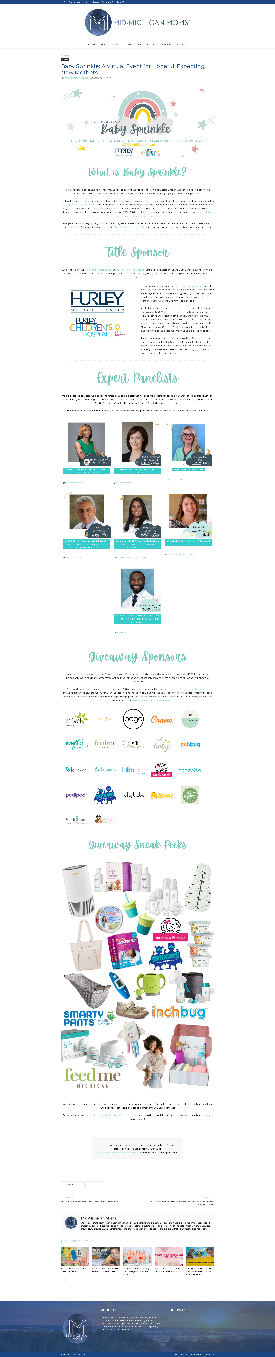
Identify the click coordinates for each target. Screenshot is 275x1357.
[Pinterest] (202, 2)
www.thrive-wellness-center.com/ (180, 554)
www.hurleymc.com (124, 632)
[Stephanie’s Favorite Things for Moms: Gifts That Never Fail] (169, 1256)
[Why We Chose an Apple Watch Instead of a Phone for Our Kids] (106, 1256)
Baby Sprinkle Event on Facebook (150, 700)
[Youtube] (212, 2)
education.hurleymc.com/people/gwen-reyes (133, 557)
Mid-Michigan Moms (76, 78)
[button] (210, 44)
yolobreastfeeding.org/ (74, 483)
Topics (116, 44)
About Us (95, 2)
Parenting (65, 60)
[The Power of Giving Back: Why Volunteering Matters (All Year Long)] (137, 1256)
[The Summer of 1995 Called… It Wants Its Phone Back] (75, 1256)
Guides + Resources (96, 44)
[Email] (101, 1184)
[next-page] (67, 1280)
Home (87, 2)
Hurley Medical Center (99, 269)
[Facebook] (193, 2)
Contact (181, 44)
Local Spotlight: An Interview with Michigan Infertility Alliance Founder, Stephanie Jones (181, 1203)
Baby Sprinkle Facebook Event (78, 204)
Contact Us (121, 2)
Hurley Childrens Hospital (144, 216)
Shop (128, 44)
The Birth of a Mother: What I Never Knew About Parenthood (89, 1201)
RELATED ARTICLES (78, 1241)
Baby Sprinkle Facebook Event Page (113, 1115)
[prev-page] (63, 1280)
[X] (207, 2)
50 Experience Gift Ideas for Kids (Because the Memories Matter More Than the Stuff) (199, 1271)
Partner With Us (108, 2)
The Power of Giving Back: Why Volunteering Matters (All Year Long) (136, 1271)
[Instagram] (198, 2)
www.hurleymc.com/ (124, 483)
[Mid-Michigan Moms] (137, 22)
